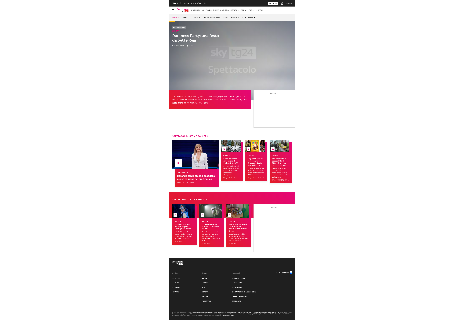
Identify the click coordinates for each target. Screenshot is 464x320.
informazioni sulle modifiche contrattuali (238, 312)
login (289, 3)
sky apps (205, 283)
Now (204, 287)
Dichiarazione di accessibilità (244, 292)
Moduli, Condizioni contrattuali (202, 312)
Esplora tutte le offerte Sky (194, 3)
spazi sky (205, 296)
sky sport (176, 278)
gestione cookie (239, 278)
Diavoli (225, 17)
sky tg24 (175, 283)
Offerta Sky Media (239, 296)
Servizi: (204, 273)
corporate (236, 301)
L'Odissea (195, 10)
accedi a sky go (282, 272)
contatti (280, 312)
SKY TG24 (261, 10)
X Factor (235, 10)
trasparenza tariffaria (262, 312)
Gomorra (235, 17)
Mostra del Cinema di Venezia (215, 10)
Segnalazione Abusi (228, 315)
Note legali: (236, 273)
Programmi (206, 301)
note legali (237, 287)
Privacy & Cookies (218, 312)
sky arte (175, 292)
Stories (251, 10)
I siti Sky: (175, 273)
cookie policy (238, 283)
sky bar (205, 292)
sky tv (204, 278)
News (185, 17)
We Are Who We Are (212, 17)
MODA (243, 10)
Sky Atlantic (196, 17)
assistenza (272, 312)
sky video (176, 287)
